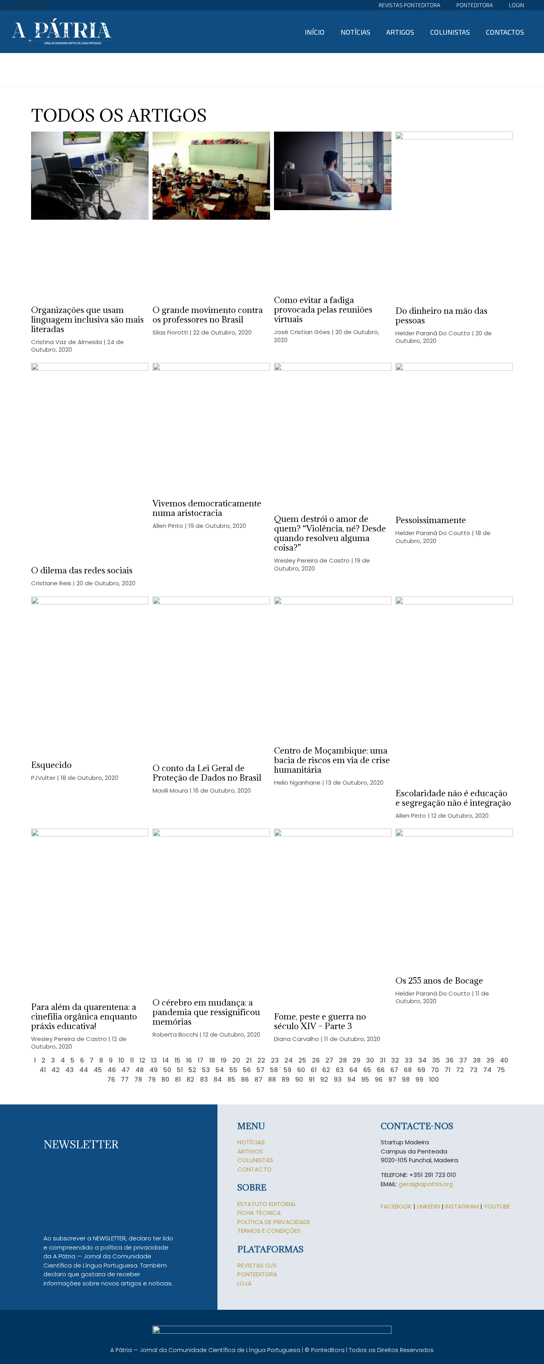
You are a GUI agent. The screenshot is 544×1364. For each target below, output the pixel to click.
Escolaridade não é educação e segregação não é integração (453, 798)
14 (165, 1060)
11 (132, 1060)
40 (504, 1060)
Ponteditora (474, 5)
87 (258, 1079)
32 (395, 1060)
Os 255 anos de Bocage (439, 980)
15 (177, 1060)
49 (153, 1070)
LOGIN (516, 5)
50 (167, 1070)
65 (367, 1070)
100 (434, 1079)
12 (142, 1060)
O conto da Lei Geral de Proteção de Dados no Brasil (207, 773)
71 (447, 1070)
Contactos (505, 32)
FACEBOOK (396, 1206)
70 (435, 1070)
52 (192, 1070)
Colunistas (450, 32)
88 (272, 1079)
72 (460, 1070)
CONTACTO (254, 1169)
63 (340, 1070)
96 (379, 1079)
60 (301, 1070)
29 (356, 1060)
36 (450, 1060)
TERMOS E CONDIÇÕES (269, 1230)
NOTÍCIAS (251, 1142)
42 (55, 1070)
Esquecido (51, 765)
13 (154, 1060)
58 (274, 1070)
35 (436, 1060)
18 (212, 1060)
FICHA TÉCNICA (259, 1213)
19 (224, 1060)
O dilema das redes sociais (82, 570)
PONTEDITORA (257, 1274)
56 (247, 1070)
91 (312, 1079)
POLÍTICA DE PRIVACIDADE (273, 1222)
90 (299, 1079)
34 (422, 1060)
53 (206, 1070)
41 (42, 1070)
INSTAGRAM (462, 1206)
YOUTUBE (497, 1206)
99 (419, 1079)
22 (261, 1060)
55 (233, 1070)
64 (353, 1070)
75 (501, 1070)
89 (286, 1079)
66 (381, 1070)
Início (315, 32)
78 (138, 1079)
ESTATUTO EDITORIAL (266, 1204)
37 (463, 1060)
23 (275, 1060)
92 (324, 1079)
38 (477, 1060)
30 (370, 1060)
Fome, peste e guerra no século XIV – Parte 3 (320, 1021)
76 (111, 1079)
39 (490, 1060)
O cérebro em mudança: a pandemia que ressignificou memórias (206, 1012)
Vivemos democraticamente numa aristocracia (207, 508)
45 (98, 1070)
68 (408, 1070)
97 (392, 1079)
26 (316, 1060)
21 (249, 1060)
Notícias (355, 32)
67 (394, 1070)
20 (236, 1060)
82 (190, 1079)
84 (217, 1079)
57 (260, 1070)
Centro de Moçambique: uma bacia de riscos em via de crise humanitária (332, 760)
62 (326, 1070)
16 (189, 1060)
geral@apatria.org (426, 1184)
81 (178, 1079)
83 (204, 1079)
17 (201, 1060)
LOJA (244, 1283)
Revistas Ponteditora (409, 5)
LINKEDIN (428, 1206)
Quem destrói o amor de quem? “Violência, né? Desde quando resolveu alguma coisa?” (330, 533)
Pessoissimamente (430, 520)
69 (421, 1070)
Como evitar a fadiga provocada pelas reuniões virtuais (323, 310)
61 (314, 1070)
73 (473, 1070)
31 (382, 1060)
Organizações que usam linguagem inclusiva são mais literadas (87, 320)
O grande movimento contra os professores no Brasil (208, 315)
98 (406, 1079)
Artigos (400, 32)
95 (365, 1079)
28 (343, 1060)
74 (487, 1070)
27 (329, 1060)
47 (125, 1070)
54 (219, 1070)
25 (302, 1060)
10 (121, 1060)
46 (112, 1070)
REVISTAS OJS (257, 1265)
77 (125, 1079)
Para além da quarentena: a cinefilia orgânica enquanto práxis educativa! (84, 1016)
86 (245, 1079)
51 (180, 1070)
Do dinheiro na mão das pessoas (441, 315)
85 (231, 1079)
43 (69, 1070)
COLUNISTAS (255, 1160)
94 (351, 1079)
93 (338, 1079)
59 (288, 1070)
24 (288, 1060)
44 (83, 1070)
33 (409, 1060)
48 (139, 1070)
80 (165, 1079)
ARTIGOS (250, 1151)
